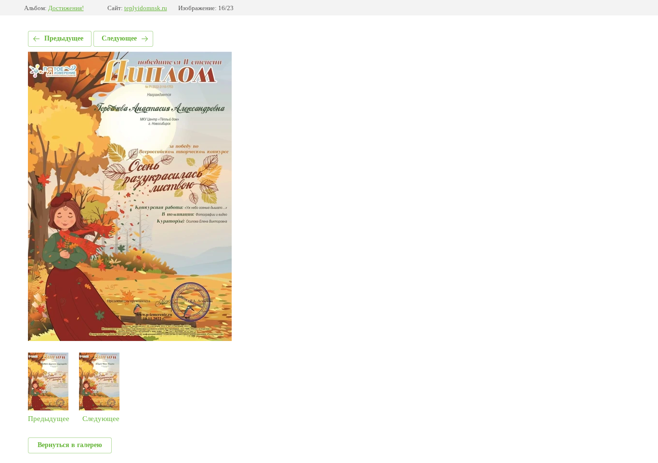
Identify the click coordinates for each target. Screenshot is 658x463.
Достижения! (66, 8)
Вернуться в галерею (70, 445)
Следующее (119, 38)
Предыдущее (63, 38)
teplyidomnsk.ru (145, 8)
